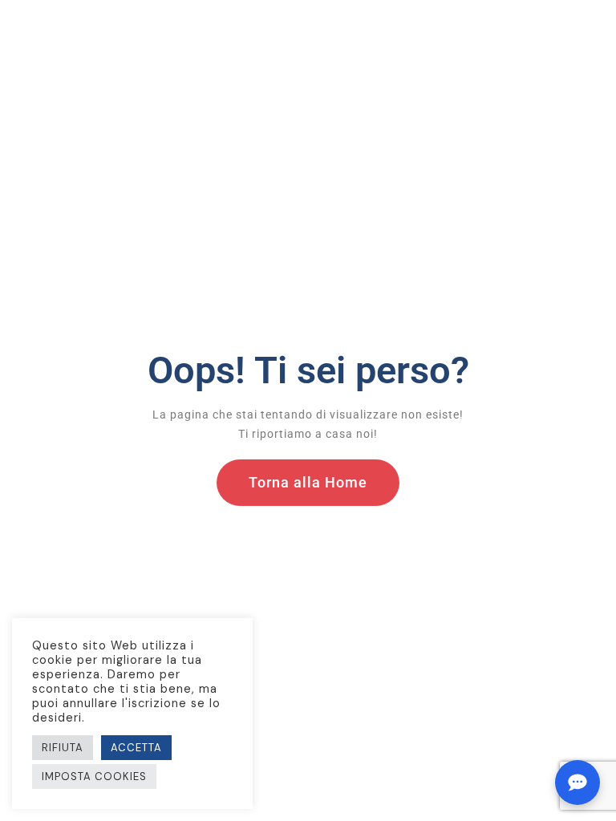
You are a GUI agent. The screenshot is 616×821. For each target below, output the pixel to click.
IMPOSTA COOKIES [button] (94, 776)
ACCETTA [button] (136, 747)
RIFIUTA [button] (62, 747)
